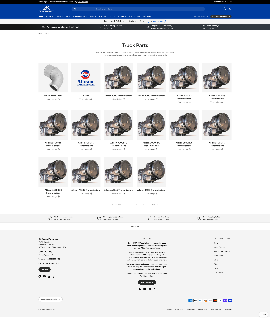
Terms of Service (216, 309)
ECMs (216, 260)
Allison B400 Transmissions (151, 190)
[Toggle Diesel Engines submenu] (69, 16)
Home (40, 16)
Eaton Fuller (218, 256)
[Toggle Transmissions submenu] (87, 16)
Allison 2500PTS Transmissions (53, 144)
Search (216, 243)
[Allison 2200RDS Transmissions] (216, 77)
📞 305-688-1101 (157, 21)
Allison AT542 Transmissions (85, 190)
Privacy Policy (179, 309)
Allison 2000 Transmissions (151, 95)
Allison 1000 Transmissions (118, 95)
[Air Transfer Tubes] (53, 77)
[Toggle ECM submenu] (95, 16)
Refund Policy (191, 309)
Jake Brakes (218, 272)
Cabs (216, 268)
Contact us (147, 16)
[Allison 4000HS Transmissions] (216, 124)
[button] (230, 9)
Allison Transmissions (222, 251)
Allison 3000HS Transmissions (86, 144)
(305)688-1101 (47, 255)
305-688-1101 (208, 28)
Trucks (132, 16)
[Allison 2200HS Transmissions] (184, 77)
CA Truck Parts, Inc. (49, 309)
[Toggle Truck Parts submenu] (110, 16)
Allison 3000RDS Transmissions (151, 144)
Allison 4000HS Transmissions (217, 144)
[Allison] (85, 77)
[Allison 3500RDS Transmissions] (184, 124)
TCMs (216, 264)
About (48, 16)
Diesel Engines (62, 16)
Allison (85, 95)
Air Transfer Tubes (53, 95)
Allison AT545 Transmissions (118, 190)
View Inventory (83, 2)
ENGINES (44, 269)
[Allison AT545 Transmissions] (118, 172)
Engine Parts (118, 16)
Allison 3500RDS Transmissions (184, 144)
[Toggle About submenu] (52, 16)
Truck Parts (103, 16)
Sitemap (169, 309)
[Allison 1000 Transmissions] (118, 77)
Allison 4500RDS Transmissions (53, 191)
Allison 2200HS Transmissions (184, 97)
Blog (139, 16)
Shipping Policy (202, 309)
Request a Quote (201, 16)
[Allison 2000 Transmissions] (151, 77)
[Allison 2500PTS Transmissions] (53, 124)
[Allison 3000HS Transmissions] (85, 124)
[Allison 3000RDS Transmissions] (151, 124)
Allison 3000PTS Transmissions (118, 144)
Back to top (135, 226)
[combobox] (138, 9)
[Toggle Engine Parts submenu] (125, 16)
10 (143, 204)
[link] (116, 204)
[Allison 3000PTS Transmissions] (118, 124)
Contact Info (228, 309)
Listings (46, 33)
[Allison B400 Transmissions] (151, 172)
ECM (92, 16)
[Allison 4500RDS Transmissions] (53, 172)
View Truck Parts (147, 282)
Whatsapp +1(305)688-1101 (49, 259)
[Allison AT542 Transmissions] (85, 172)
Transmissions (79, 16)
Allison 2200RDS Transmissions (217, 97)
